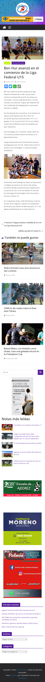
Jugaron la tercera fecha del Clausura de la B (18, 610)
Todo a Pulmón (20, 82)
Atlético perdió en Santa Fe (29, 231)
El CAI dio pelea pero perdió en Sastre (28, 443)
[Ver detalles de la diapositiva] (22, 19)
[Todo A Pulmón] (4, 27)
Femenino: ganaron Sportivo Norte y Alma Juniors (20, 623)
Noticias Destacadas (18, 63)
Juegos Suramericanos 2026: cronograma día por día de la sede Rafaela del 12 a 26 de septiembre (26, 436)
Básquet (7, 63)
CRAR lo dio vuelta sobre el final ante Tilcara (20, 310)
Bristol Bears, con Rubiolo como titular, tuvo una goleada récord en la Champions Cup (21, 351)
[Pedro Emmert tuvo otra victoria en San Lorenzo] (22, 244)
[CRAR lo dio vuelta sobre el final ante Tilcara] (22, 284)
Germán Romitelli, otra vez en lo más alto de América (21, 614)
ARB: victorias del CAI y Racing (13, 627)
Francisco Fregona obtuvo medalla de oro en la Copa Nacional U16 (23, 224)
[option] (22, 396)
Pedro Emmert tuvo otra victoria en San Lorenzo (22, 269)
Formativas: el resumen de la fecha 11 (28, 425)
